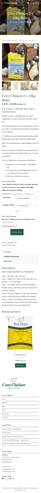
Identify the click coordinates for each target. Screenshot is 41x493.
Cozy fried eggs (6, 432)
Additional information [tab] (11, 256)
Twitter (13, 478)
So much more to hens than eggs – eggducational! (15, 440)
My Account (5, 414)
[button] (35, 47)
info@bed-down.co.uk (9, 469)
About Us (4, 403)
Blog (3, 410)
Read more (20, 365)
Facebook (6, 478)
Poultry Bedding (11, 40)
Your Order (7, 197)
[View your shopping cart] (28, 3)
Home (4, 40)
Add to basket (17, 232)
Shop (3, 406)
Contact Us (5, 417)
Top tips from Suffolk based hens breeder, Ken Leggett (16, 443)
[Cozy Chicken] (9, 3)
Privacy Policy (22, 490)
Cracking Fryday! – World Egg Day (11, 429)
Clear (16, 211)
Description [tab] (7, 252)
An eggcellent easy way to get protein (12, 436)
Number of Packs (9, 205)
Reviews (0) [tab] (7, 261)
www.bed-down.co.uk (9, 471)
